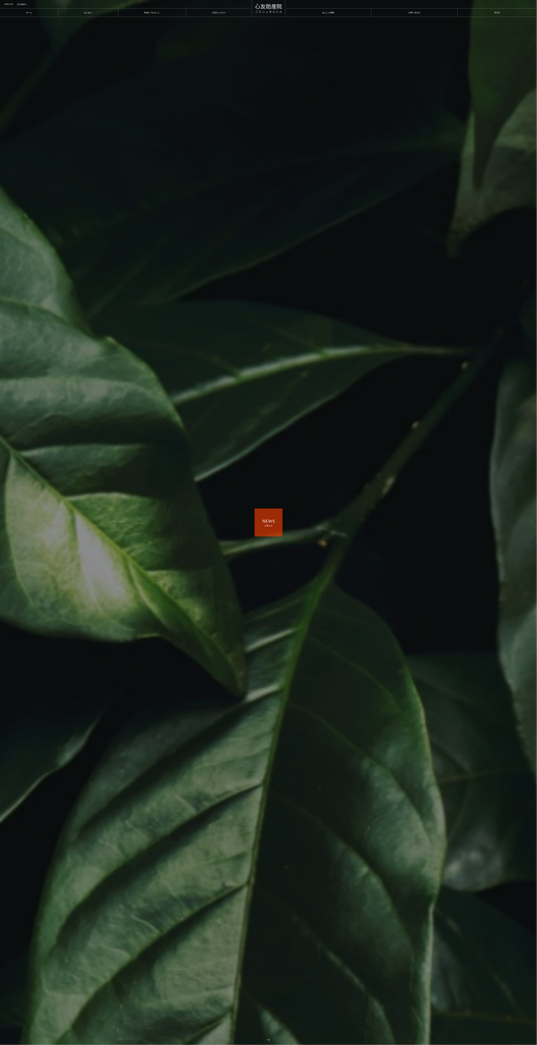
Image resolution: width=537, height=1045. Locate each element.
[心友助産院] (268, 8)
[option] (126, 4)
